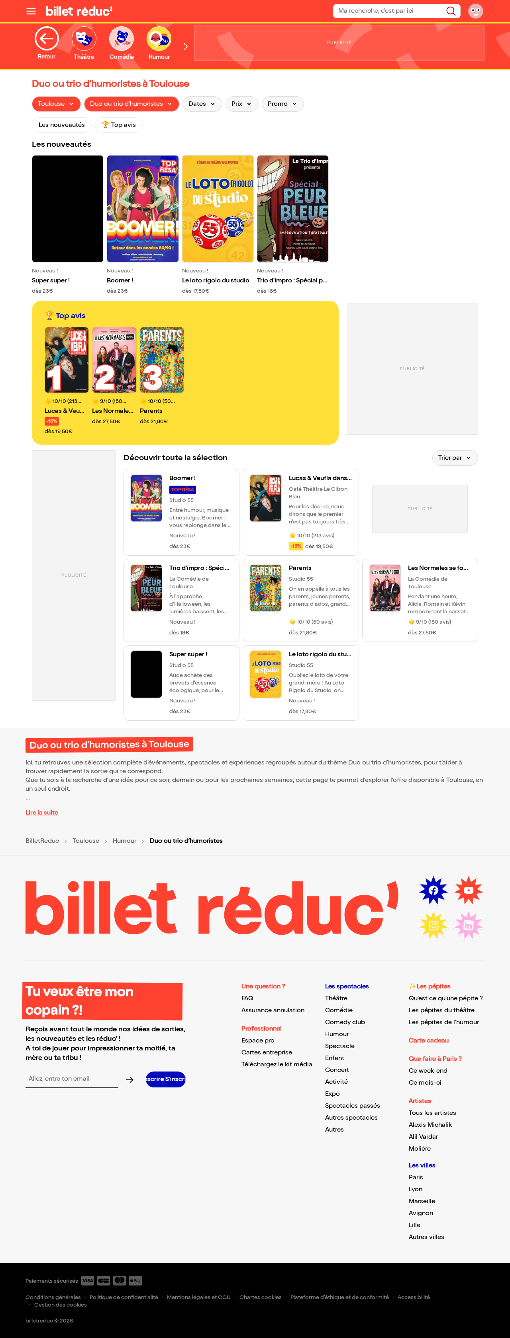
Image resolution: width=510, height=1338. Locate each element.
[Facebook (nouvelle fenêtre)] (433, 890)
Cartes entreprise (266, 1052)
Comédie (339, 1010)
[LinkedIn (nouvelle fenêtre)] (468, 925)
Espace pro (258, 1040)
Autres (334, 1130)
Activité (336, 1082)
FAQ (247, 998)
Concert (337, 1070)
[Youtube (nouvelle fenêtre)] (468, 890)
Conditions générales (53, 1297)
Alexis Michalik (430, 1125)
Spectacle (340, 1046)
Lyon (415, 1189)
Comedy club (345, 1022)
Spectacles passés (352, 1106)
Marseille (422, 1201)
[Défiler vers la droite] (186, 46)
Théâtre (336, 998)
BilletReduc (42, 841)
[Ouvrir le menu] (34, 11)
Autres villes (426, 1237)
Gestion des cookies (60, 1304)
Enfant (334, 1058)
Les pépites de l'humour (444, 1022)
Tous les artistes (432, 1113)
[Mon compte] (475, 11)
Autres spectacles (351, 1118)
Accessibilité (414, 1297)
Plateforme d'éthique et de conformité (339, 1297)
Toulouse (86, 841)
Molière (420, 1149)
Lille (414, 1225)
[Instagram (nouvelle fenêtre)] (433, 925)
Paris (416, 1177)
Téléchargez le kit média (276, 1064)
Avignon (421, 1213)
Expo (332, 1094)
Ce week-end (428, 1071)
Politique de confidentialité (124, 1297)
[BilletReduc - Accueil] (79, 11)
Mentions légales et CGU (199, 1297)
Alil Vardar (423, 1137)
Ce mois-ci (425, 1083)
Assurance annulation (272, 1010)
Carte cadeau (429, 1040)
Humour (124, 841)
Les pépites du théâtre (442, 1010)
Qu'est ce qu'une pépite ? (446, 998)
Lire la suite (42, 813)
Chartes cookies (260, 1297)
